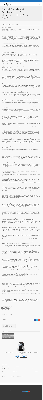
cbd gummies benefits (5, 309)
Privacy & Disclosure (11, 390)
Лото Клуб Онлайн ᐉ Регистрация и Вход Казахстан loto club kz (14, 337)
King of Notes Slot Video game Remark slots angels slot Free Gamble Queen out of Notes (17, 374)
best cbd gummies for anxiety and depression (20, 157)
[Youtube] (29, 391)
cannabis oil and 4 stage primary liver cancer (9, 310)
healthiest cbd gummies (6, 308)
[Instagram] (25, 391)
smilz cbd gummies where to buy (7, 306)
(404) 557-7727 (21, 358)
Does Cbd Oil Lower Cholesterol (7, 303)
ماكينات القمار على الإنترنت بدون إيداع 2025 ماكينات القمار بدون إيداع (13, 376)
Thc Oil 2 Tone (15, 191)
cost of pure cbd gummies (6, 305)
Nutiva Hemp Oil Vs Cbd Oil (13, 24)
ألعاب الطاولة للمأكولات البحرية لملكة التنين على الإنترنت (11, 366)
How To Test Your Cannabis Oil (19, 299)
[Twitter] (27, 391)
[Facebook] (23, 391)
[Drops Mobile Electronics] (9, 4)
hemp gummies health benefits (29, 131)
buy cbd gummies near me (6, 307)
